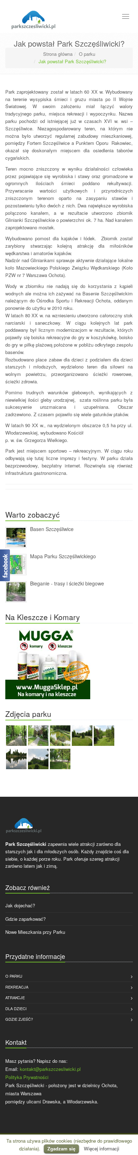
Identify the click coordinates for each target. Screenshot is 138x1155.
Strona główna (58, 54)
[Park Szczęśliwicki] (33, 18)
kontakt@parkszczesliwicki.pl (50, 1069)
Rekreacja (16, 987)
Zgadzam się (61, 1148)
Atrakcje (15, 997)
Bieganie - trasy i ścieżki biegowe (67, 583)
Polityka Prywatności (26, 1077)
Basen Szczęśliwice (52, 528)
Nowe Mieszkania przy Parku (35, 932)
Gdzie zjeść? (19, 1019)
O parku (87, 54)
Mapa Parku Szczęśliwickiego (63, 556)
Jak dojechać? (20, 905)
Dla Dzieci (16, 1008)
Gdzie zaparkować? (25, 918)
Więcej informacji (101, 1148)
